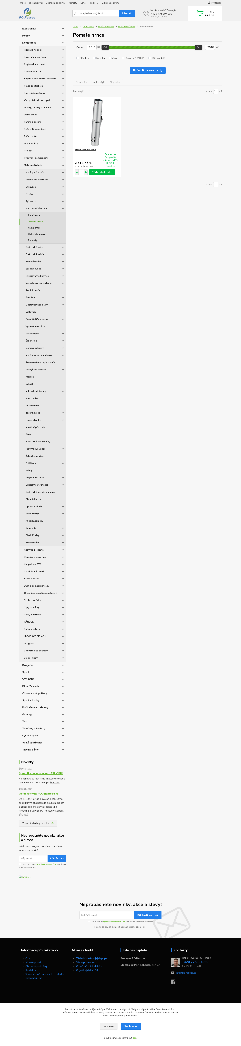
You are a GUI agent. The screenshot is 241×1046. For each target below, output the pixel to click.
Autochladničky (34, 520)
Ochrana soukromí (110, 2)
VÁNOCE (29, 621)
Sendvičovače (33, 261)
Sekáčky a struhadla (37, 484)
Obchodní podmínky (55, 2)
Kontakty (73, 2)
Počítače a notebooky (35, 707)
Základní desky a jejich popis (91, 958)
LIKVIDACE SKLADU (35, 636)
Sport (25, 672)
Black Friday (32, 535)
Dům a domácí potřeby (36, 585)
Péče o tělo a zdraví (35, 129)
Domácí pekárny (35, 348)
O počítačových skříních (89, 966)
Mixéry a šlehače (35, 172)
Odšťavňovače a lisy (37, 304)
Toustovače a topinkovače (40, 362)
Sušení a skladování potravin (40, 78)
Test (25, 721)
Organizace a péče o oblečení (40, 593)
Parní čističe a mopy (37, 319)
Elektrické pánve (36, 234)
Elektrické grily (34, 247)
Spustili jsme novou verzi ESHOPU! (41, 773)
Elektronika (29, 28)
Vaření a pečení (32, 121)
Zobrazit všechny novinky (35, 823)
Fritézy (29, 194)
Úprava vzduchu (32, 71)
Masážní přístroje (35, 427)
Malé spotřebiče (33, 165)
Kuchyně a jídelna (34, 549)
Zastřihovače (33, 412)
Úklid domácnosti (34, 571)
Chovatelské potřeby (36, 650)
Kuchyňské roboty (36, 369)
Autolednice (32, 405)
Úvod (75, 26)
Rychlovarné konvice (37, 276)
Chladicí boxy (33, 499)
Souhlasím (131, 1026)
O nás (23, 2)
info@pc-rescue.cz (186, 972)
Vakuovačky (32, 333)
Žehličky (30, 297)
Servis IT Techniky (89, 2)
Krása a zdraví (32, 578)
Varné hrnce (34, 227)
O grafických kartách (87, 970)
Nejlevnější (98, 82)
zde (134, 1037)
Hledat (126, 13)
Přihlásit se (57, 858)
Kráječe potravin (35, 477)
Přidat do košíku (102, 172)
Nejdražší (115, 82)
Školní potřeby (32, 600)
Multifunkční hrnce (36, 208)
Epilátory (31, 463)
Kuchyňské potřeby (34, 93)
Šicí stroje (31, 340)
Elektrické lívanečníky (38, 441)
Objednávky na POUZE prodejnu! (39, 794)
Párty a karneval (33, 614)
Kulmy (29, 470)
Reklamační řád (33, 978)
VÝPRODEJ (28, 679)
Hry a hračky (31, 143)
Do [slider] (198, 47)
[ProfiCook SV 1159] (97, 122)
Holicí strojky (33, 420)
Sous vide (31, 528)
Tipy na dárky (31, 607)
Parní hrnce (34, 215)
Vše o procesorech (86, 962)
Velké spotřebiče (33, 85)
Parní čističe (32, 513)
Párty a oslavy (32, 629)
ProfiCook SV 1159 (85, 149)
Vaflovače (31, 312)
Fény (28, 434)
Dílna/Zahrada (31, 686)
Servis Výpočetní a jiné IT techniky (44, 974)
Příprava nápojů (32, 49)
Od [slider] (105, 47)
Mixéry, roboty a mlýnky (37, 107)
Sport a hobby (30, 700)
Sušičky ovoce (33, 268)
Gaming (27, 714)
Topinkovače (33, 290)
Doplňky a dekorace (35, 557)
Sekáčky (30, 384)
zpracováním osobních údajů (46, 864)
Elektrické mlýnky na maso (40, 492)
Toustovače (32, 542)
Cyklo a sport (30, 735)
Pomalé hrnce (36, 221)
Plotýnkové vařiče (35, 448)
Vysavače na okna (35, 326)
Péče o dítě (30, 136)
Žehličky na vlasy (35, 456)
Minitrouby (32, 398)
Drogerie (29, 643)
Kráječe (30, 376)
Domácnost (29, 42)
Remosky (32, 240)
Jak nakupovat (35, 2)
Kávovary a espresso (35, 57)
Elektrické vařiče (35, 254)
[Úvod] (44, 13)
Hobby (26, 35)
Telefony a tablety (33, 728)
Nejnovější (81, 82)
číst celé (55, 782)
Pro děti (28, 150)
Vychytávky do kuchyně (37, 100)
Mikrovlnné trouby (36, 391)
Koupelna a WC (32, 564)
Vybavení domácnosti (36, 157)
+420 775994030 (161, 14)
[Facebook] (175, 982)
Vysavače (31, 186)
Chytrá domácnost (34, 64)
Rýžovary (31, 201)
